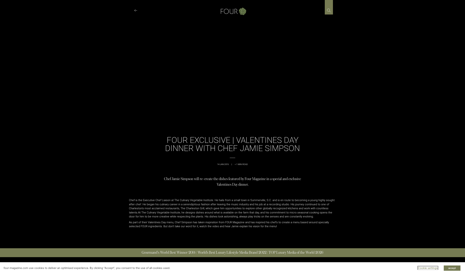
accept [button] (452, 268)
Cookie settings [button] (428, 268)
